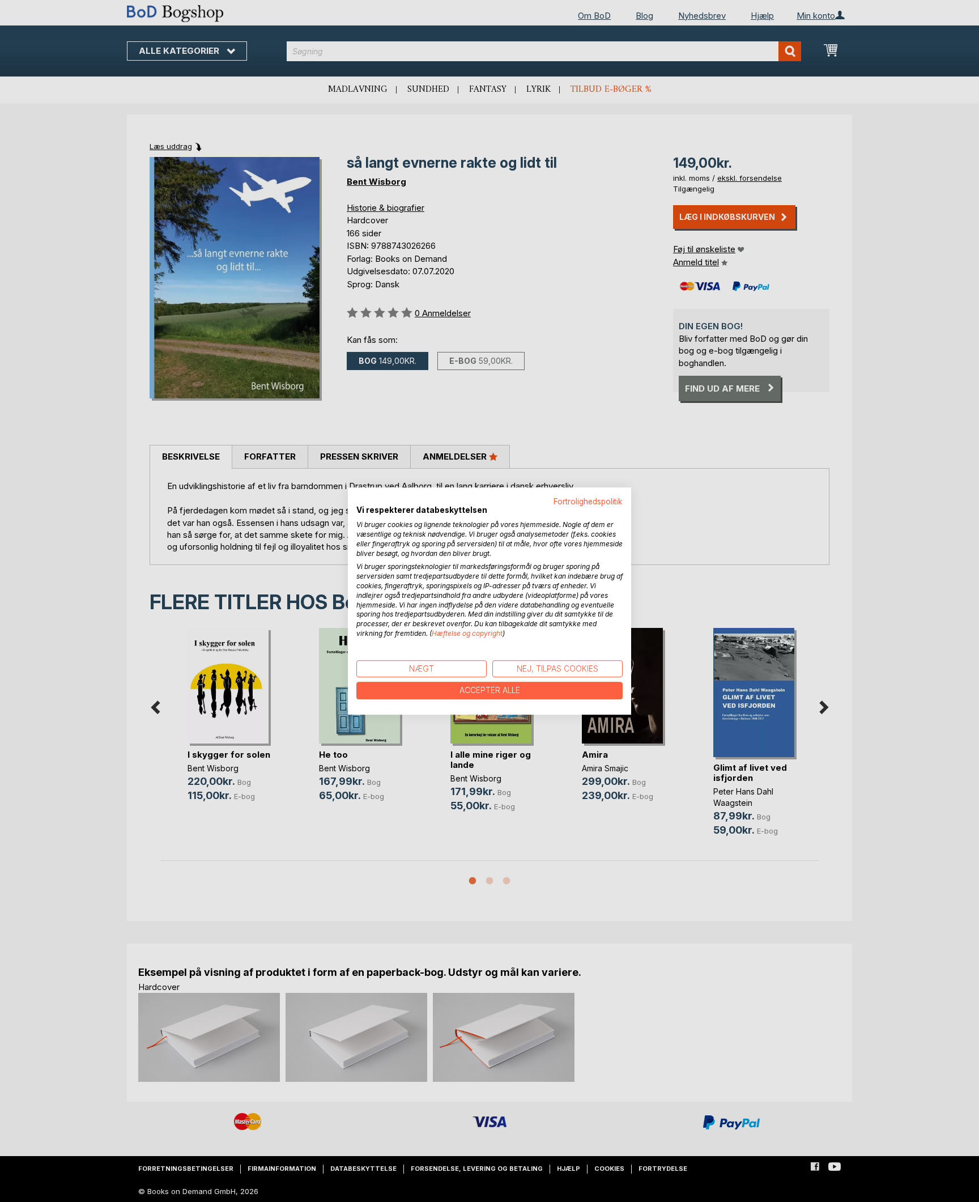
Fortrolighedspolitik (588, 501)
